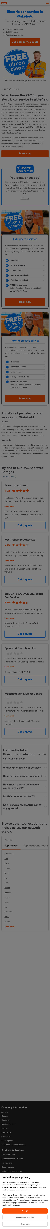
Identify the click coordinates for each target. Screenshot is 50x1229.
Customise (25, 1224)
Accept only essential (25, 1217)
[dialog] (25, 1201)
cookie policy (7, 1205)
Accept (25, 1211)
